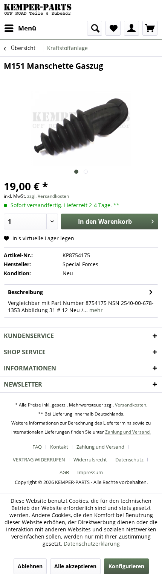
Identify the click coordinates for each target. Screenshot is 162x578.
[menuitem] (20, 28)
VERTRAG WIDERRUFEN (39, 459)
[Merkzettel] (113, 28)
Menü (27, 28)
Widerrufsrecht (90, 459)
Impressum (90, 472)
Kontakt (59, 446)
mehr (95, 310)
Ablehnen (30, 566)
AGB (64, 472)
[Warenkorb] (149, 28)
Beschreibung (25, 292)
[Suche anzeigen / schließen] (94, 28)
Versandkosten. (131, 405)
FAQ (37, 446)
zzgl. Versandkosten (48, 196)
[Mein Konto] (131, 28)
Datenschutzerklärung (92, 543)
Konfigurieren (126, 566)
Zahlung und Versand (100, 446)
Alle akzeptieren (75, 566)
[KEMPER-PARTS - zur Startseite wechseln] (39, 10)
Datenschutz (129, 459)
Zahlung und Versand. (128, 432)
